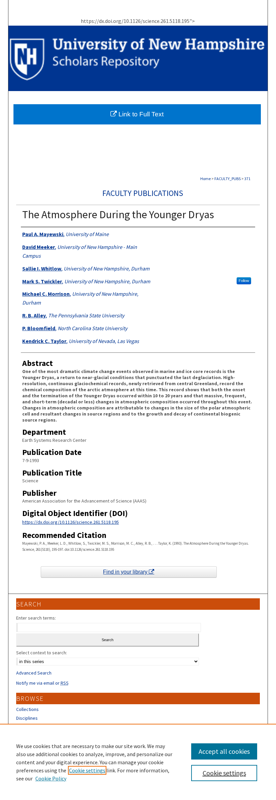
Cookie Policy (50, 778)
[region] (138, 762)
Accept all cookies (224, 751)
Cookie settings (87, 770)
